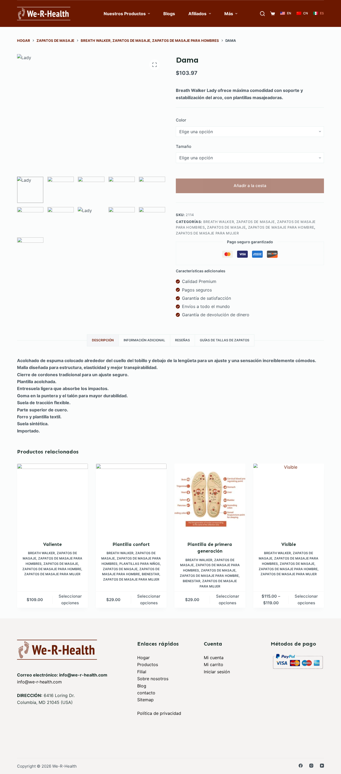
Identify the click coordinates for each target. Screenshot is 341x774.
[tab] (103, 340)
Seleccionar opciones (70, 599)
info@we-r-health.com (39, 681)
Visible (288, 544)
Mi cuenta (214, 657)
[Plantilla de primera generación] (209, 499)
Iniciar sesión (217, 671)
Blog (141, 685)
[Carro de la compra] (272, 13)
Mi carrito (213, 664)
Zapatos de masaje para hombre (281, 227)
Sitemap (145, 699)
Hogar (143, 657)
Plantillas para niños (139, 564)
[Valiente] (52, 499)
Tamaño (183, 146)
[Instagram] (311, 766)
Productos (147, 664)
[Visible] (288, 499)
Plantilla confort (131, 544)
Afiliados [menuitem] (197, 13)
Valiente (52, 544)
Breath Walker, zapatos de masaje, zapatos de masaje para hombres (52, 558)
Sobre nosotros (152, 678)
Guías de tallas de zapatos (224, 340)
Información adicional (144, 340)
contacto (146, 692)
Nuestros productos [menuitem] (125, 13)
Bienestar (150, 574)
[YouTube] (322, 766)
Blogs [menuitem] (169, 13)
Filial (141, 671)
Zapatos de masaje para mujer (207, 233)
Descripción (103, 340)
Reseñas (182, 340)
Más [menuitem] (228, 13)
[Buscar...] (262, 13)
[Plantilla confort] (131, 499)
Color (181, 120)
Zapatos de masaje (226, 227)
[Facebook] (301, 766)
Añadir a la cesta (250, 185)
